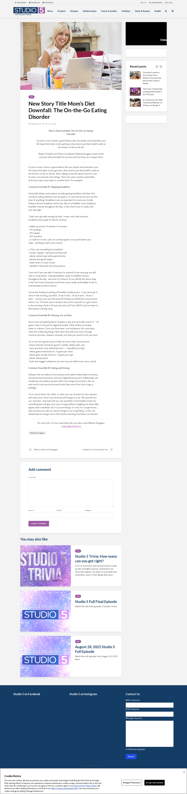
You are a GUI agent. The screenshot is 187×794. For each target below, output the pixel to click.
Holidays (126, 11)
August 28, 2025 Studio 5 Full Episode (95, 649)
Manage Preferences (131, 782)
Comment (32, 477)
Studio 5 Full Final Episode (96, 601)
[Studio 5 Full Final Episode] (45, 611)
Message (134, 718)
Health (157, 11)
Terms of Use (79, 786)
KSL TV (143, 3)
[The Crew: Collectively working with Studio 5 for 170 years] (135, 91)
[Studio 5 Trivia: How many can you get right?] (45, 565)
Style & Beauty (142, 11)
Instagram (21, 3)
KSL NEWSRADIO (155, 3)
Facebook (35, 3)
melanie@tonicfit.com (71, 426)
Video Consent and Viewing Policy (64, 788)
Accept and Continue (154, 782)
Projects (61, 11)
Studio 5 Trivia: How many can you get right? (96, 558)
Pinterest (49, 3)
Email (59, 510)
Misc (31, 97)
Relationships (90, 11)
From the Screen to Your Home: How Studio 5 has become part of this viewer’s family (152, 78)
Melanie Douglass (37, 433)
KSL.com (168, 3)
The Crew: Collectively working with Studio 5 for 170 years (152, 92)
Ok (184, 772)
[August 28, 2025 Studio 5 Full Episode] (45, 656)
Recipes (74, 11)
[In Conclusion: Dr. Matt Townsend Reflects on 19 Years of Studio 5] (135, 102)
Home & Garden (109, 11)
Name (31, 510)
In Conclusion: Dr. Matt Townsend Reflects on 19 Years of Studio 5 (153, 103)
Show (50, 11)
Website (88, 510)
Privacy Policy (91, 786)
